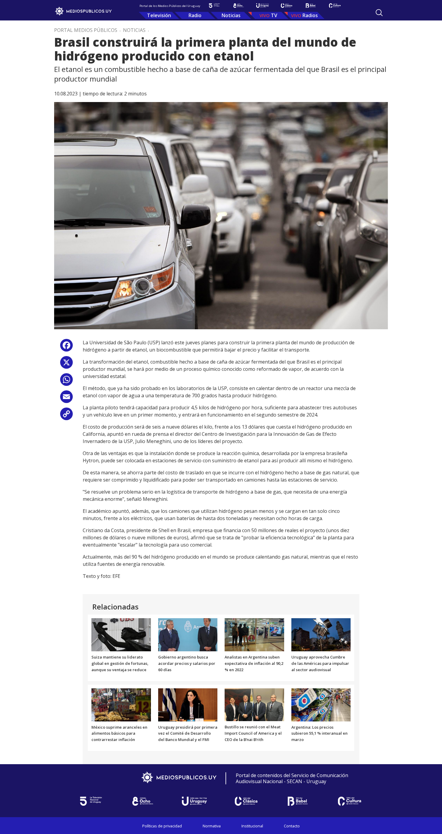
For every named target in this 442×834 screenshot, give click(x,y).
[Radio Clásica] (286, 5)
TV (274, 15)
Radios (310, 15)
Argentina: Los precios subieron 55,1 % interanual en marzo (319, 733)
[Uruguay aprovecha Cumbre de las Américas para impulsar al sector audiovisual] (321, 634)
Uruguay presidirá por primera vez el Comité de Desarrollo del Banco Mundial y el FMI (187, 733)
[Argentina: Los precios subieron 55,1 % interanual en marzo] (321, 704)
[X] (66, 364)
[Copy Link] (66, 416)
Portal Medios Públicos (85, 30)
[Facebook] (66, 347)
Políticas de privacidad (162, 826)
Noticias (231, 15)
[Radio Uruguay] (262, 5)
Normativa (212, 826)
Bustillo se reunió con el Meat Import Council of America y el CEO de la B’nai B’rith (253, 733)
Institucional (252, 826)
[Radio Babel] (310, 5)
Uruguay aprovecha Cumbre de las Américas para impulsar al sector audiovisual (320, 663)
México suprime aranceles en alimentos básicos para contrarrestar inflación (119, 733)
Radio (195, 15)
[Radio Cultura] (334, 5)
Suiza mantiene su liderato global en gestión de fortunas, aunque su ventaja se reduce (119, 663)
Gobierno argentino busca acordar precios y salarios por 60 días (186, 663)
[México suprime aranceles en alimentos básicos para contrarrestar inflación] (121, 704)
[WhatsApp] (66, 381)
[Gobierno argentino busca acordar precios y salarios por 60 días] (188, 634)
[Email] (66, 399)
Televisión (159, 15)
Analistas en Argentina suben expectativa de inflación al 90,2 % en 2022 (254, 663)
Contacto (292, 826)
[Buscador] (379, 12)
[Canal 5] (214, 5)
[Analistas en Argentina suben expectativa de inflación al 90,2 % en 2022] (254, 634)
